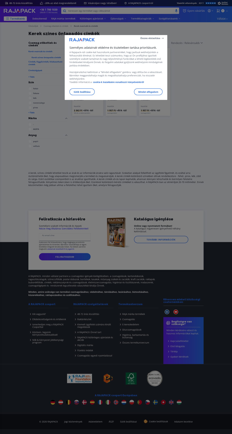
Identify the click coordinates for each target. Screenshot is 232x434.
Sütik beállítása (82, 91)
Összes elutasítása (150, 38)
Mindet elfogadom (148, 91)
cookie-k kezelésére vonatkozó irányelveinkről (118, 81)
